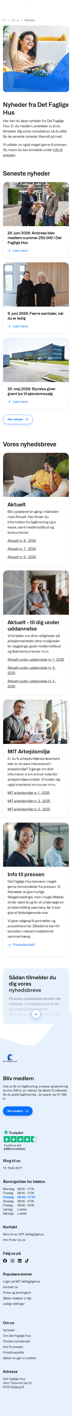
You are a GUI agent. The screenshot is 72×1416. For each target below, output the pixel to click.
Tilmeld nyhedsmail (16, 1341)
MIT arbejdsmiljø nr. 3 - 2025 (29, 801)
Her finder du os (14, 1240)
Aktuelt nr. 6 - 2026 (22, 557)
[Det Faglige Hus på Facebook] (5, 1261)
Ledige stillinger (14, 1304)
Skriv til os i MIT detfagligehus (23, 1234)
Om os (15, 20)
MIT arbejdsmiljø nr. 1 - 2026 (29, 793)
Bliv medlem (15, 1111)
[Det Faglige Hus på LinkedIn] (19, 1261)
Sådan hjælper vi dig (17, 1298)
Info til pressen (13, 1347)
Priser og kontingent (17, 1292)
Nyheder (9, 1330)
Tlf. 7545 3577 (12, 1168)
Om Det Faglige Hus (17, 1336)
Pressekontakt (24, 945)
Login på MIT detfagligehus (21, 1281)
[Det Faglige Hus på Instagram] (12, 1261)
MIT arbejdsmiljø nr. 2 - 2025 (29, 809)
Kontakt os (10, 1287)
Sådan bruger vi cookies (19, 1358)
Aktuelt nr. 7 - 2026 (22, 549)
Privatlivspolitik (13, 1352)
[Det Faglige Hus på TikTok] (27, 1261)
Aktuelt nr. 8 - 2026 (22, 541)
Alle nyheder (15, 419)
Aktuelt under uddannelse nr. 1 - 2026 (36, 660)
